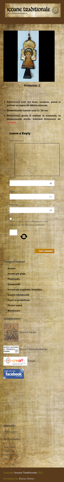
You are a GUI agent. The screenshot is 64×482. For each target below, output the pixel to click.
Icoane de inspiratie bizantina (25, 289)
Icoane (12, 268)
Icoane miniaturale (18, 294)
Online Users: (10, 431)
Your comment (17, 140)
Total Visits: (9, 447)
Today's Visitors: (12, 439)
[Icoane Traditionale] (33, 10)
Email (12, 191)
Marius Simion (26, 478)
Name (12, 177)
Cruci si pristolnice (19, 300)
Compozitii (14, 284)
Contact (11, 122)
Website (13, 204)
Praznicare (14, 279)
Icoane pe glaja (16, 273)
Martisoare (14, 310)
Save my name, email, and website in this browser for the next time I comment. (29, 223)
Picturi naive (15, 305)
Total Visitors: (10, 454)
